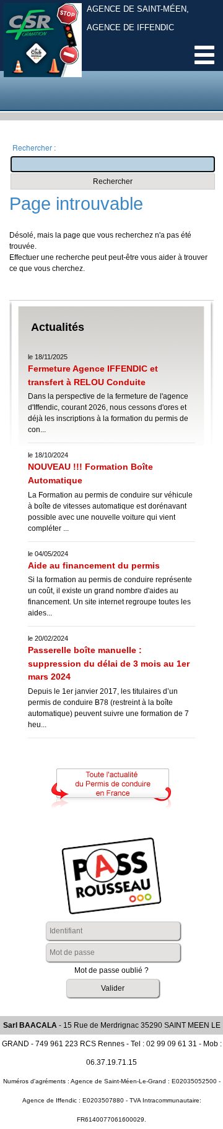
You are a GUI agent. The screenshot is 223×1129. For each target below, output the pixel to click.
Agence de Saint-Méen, (138, 9)
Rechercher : (34, 147)
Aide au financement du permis (94, 565)
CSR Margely (43, 49)
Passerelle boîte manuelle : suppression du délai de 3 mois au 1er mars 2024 (109, 663)
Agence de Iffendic (130, 27)
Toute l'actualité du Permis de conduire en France (111, 789)
